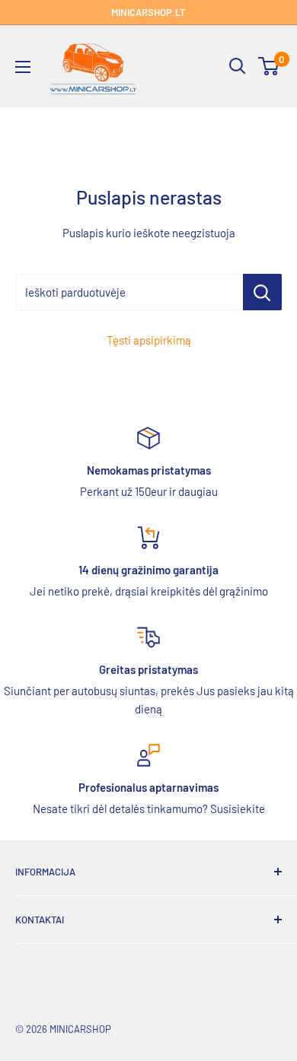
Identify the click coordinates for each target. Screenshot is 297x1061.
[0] (269, 66)
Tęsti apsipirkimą (149, 340)
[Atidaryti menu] (22, 67)
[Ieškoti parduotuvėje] (262, 292)
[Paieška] (237, 66)
